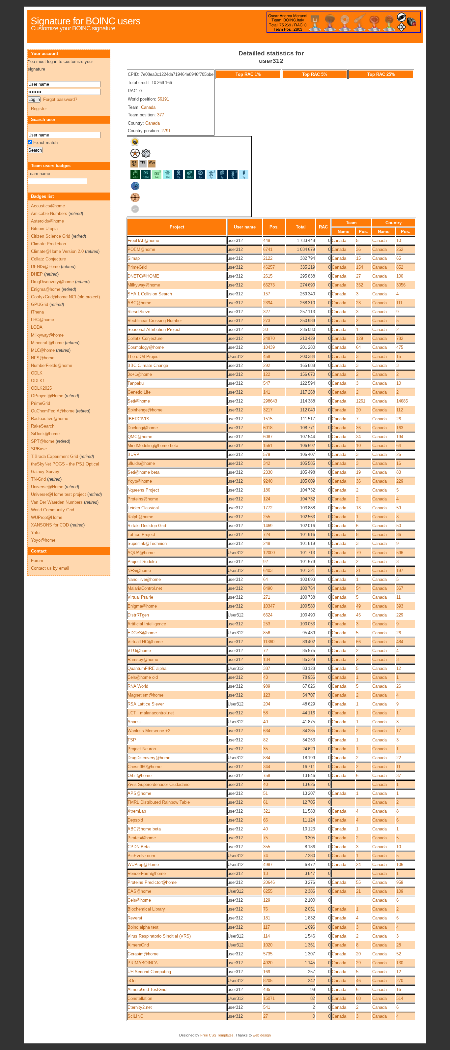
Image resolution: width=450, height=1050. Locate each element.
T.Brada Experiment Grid (54, 456)
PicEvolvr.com (141, 855)
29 (358, 962)
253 (266, 623)
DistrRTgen (138, 615)
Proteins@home (142, 498)
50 (398, 525)
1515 (267, 418)
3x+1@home (139, 374)
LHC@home (42, 319)
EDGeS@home (142, 632)
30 (265, 329)
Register (39, 108)
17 (398, 730)
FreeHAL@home (143, 240)
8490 (267, 588)
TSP (131, 739)
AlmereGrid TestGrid (146, 989)
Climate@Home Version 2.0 (57, 251)
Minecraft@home (47, 342)
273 (266, 320)
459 (266, 356)
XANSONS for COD (50, 525)
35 (265, 748)
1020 (267, 945)
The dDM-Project (143, 356)
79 (358, 552)
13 (358, 507)
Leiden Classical (143, 507)
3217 (267, 409)
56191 (163, 99)
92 (265, 561)
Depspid (135, 820)
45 (358, 615)
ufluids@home (141, 463)
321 (266, 811)
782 (399, 338)
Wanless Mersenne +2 (148, 730)
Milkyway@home (143, 285)
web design (262, 1035)
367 (399, 588)
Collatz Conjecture (144, 338)
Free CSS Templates (217, 1035)
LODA (36, 327)
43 (265, 677)
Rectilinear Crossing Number (154, 320)
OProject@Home (47, 395)
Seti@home (138, 401)
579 (266, 454)
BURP (133, 454)
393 (399, 606)
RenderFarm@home (146, 873)
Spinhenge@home (144, 409)
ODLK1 (38, 380)
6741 (267, 249)
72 (265, 650)
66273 (269, 285)
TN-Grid (38, 479)
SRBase (39, 448)
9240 (267, 481)
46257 (269, 267)
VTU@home (139, 650)
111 (399, 302)
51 (265, 793)
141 (266, 392)
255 (266, 516)
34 (358, 436)
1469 (267, 525)
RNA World (137, 686)
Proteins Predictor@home (152, 882)
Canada (148, 107)
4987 (267, 864)
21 (358, 570)
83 (398, 472)
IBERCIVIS (138, 418)
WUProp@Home (143, 864)
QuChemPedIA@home (52, 410)
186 (266, 490)
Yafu (35, 532)
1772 (267, 507)
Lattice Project (141, 534)
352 (359, 285)
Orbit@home (139, 775)
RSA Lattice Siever (145, 704)
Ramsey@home (142, 659)
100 (399, 276)
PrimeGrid (137, 267)
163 (399, 427)
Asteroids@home (47, 221)
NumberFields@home (51, 365)
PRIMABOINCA (142, 962)
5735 (267, 953)
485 (266, 989)
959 (399, 882)
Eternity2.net (139, 1007)
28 (398, 945)
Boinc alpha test (142, 927)
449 (266, 240)
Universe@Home (47, 486)
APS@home (139, 793)
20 (358, 409)
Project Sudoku (142, 561)
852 (399, 267)
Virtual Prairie (140, 597)
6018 (267, 427)
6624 (267, 615)
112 (399, 409)
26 (398, 418)
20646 (269, 882)
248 (266, 543)
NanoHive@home (144, 579)
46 (358, 980)
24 (358, 864)
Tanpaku (135, 383)
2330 (267, 472)
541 (266, 1007)
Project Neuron (141, 748)
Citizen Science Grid (50, 236)
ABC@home (139, 302)
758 (266, 775)
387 (266, 668)
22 (398, 757)
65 (398, 258)
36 (358, 249)
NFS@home (139, 570)
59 (398, 507)
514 (399, 998)
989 (266, 686)
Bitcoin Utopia (44, 228)
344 (266, 766)
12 (398, 668)
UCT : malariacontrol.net (150, 712)
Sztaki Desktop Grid (146, 525)
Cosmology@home (145, 347)
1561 (267, 445)
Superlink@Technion (147, 543)
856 (266, 632)
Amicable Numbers (49, 213)
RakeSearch (42, 426)
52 (398, 953)
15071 (269, 998)
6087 (267, 436)
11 (398, 597)
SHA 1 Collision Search (149, 293)
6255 (267, 891)
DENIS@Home (45, 266)
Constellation (139, 998)
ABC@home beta (144, 828)
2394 (267, 302)
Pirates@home (141, 837)
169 (266, 971)
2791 (166, 130)
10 (398, 240)
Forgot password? (60, 99)
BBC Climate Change (147, 365)
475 (399, 347)
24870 (269, 338)
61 (265, 802)
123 (266, 695)
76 (265, 909)
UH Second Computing (149, 971)
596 (399, 552)
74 (265, 855)
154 (359, 267)
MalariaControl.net (144, 588)
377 (160, 114)
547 (266, 383)
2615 (267, 276)
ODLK (36, 373)
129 (359, 338)
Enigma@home (142, 606)
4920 (267, 962)
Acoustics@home (48, 205)
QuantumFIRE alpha (146, 668)
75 (265, 837)
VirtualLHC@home (145, 641)
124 (266, 498)
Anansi (134, 721)
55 (358, 882)
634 (266, 730)
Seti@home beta (143, 472)
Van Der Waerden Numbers (57, 502)
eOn (131, 980)
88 (358, 998)
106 (399, 864)
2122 (267, 258)
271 (266, 597)
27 (358, 276)
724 (266, 534)
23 (358, 302)
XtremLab (136, 811)
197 (399, 570)
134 (266, 659)
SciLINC (135, 1016)
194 (399, 436)
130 (399, 962)
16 (398, 463)
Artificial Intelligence (146, 623)
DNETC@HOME (143, 276)
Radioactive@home (49, 418)
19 (358, 472)
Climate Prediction (48, 243)
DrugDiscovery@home (148, 757)
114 (266, 936)
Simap (133, 258)
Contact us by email (50, 568)
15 (358, 258)
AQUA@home (141, 552)
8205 (267, 980)
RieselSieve (138, 311)
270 (399, 980)
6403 (267, 570)
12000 (269, 552)
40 (265, 721)
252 (399, 249)
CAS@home (139, 891)
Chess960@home (144, 766)
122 (266, 374)
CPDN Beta (138, 846)
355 (266, 846)
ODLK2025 (41, 388)
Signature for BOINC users (85, 20)
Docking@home (142, 427)
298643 (270, 401)
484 (399, 641)
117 (266, 927)
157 (266, 293)
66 (358, 641)
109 (399, 891)
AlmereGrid (138, 945)
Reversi (134, 917)
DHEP (37, 274)
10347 (269, 606)
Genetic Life (139, 392)
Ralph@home (140, 516)
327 (266, 311)
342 (266, 463)
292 (266, 365)
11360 (268, 641)
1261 (360, 401)
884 (266, 757)
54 (358, 588)
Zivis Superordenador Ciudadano (158, 784)
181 (266, 917)
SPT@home (42, 441)
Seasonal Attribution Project (154, 329)
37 (398, 775)
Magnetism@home (145, 695)
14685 (402, 401)
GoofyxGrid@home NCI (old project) (65, 296)
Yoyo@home (139, 481)
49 (358, 606)
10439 (269, 347)
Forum (37, 560)
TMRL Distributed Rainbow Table (158, 802)
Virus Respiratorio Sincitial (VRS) (159, 936)
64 (358, 347)
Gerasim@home (142, 953)
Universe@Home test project (58, 494)
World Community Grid (52, 509)
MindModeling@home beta (152, 445)
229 (399, 481)
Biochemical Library (146, 909)
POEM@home (141, 249)
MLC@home (43, 350)
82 (265, 739)
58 (265, 712)
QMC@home (139, 436)
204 (266, 704)
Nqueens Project (143, 490)
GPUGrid (39, 304)
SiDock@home (45, 433)
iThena (37, 312)
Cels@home (139, 900)
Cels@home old (142, 677)
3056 (401, 285)
